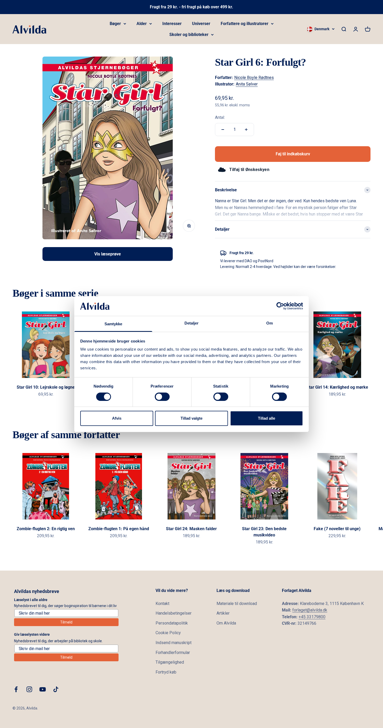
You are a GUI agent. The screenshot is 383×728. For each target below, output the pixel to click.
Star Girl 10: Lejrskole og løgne (46, 387)
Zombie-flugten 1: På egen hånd (118, 528)
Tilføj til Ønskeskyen (249, 169)
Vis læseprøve (107, 254)
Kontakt (162, 603)
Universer (201, 23)
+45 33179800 (312, 616)
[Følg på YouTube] (42, 689)
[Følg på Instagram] (29, 689)
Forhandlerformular (173, 652)
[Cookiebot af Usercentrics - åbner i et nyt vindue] (280, 306)
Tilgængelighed (170, 662)
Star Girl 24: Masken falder (191, 528)
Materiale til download (237, 603)
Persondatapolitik (172, 623)
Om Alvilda (226, 623)
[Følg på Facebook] (16, 689)
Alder (142, 23)
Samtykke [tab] (113, 324)
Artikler (223, 613)
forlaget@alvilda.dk (309, 610)
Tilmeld (66, 622)
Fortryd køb (166, 672)
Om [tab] (269, 323)
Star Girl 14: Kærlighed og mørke (337, 387)
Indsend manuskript (173, 642)
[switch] (162, 397)
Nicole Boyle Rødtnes (254, 77)
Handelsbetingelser (173, 613)
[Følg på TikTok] (55, 689)
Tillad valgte (191, 418)
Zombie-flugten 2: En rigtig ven (46, 528)
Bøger (115, 23)
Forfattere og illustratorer (244, 23)
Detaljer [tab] (191, 323)
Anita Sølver (247, 84)
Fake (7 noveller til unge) (337, 528)
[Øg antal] (246, 129)
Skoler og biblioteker (188, 34)
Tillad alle (266, 418)
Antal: (220, 117)
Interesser (172, 23)
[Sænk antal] (222, 129)
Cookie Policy (168, 632)
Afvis (116, 418)
